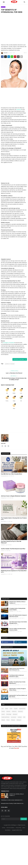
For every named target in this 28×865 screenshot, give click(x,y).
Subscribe (23, 819)
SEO (24, 717)
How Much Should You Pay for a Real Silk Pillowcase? (11, 542)
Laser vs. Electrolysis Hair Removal (14, 373)
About (23, 827)
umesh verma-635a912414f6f (14, 604)
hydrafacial (18, 109)
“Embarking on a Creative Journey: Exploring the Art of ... (12, 800)
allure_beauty (3, 521)
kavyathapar (11, 611)
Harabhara (3, 544)
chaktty (10, 624)
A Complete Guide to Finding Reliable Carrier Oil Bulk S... (17, 609)
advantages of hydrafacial (8, 342)
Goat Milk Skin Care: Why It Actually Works (11, 474)
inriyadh (15, 708)
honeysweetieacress (4, 475)
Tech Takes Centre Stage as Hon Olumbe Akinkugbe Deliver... (18, 622)
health (6, 708)
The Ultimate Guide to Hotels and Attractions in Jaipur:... (16, 676)
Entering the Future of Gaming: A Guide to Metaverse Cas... (12, 803)
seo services (13, 717)
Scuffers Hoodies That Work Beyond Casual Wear (13, 548)
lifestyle (3, 720)
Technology (8, 714)
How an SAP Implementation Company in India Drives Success (18, 616)
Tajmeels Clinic (22, 708)
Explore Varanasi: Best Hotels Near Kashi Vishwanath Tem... (16, 669)
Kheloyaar (19, 720)
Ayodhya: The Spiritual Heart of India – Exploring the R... (17, 682)
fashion (3, 711)
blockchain (20, 711)
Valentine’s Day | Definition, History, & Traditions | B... (17, 602)
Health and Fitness (5, 717)
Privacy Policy (18, 827)
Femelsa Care (3, 574)
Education (15, 714)
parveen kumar (12, 631)
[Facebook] (2, 810)
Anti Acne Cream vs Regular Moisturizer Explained (13, 496)
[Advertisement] (14, 28)
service (3, 714)
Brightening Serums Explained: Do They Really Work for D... (14, 571)
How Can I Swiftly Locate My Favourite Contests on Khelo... (17, 629)
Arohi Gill (5, 52)
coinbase (19, 717)
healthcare (14, 711)
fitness (8, 720)
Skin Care (3, 6)
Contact (3, 827)
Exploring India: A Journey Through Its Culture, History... (17, 689)
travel (11, 708)
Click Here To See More (19, 359)
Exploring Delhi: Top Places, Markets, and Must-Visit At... (18, 696)
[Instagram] (5, 810)
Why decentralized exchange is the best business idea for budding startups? (14, 379)
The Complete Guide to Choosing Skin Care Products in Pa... (14, 518)
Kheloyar (13, 720)
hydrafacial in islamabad (9, 363)
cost (2, 708)
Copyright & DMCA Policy (17, 830)
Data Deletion (8, 830)
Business (8, 711)
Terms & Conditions (10, 827)
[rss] (8, 810)
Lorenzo (2, 550)
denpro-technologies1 (13, 618)
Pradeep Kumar (4, 497)
